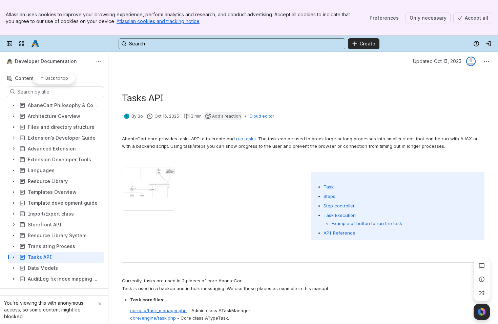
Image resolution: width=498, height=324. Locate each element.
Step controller (339, 205)
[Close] (100, 304)
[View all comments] (481, 265)
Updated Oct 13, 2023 (437, 61)
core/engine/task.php (153, 318)
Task (329, 186)
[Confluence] (35, 43)
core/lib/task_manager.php (158, 310)
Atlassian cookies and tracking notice (158, 21)
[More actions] (99, 61)
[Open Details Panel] (481, 279)
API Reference (339, 233)
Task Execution (340, 215)
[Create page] (481, 292)
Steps (329, 196)
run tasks (246, 138)
